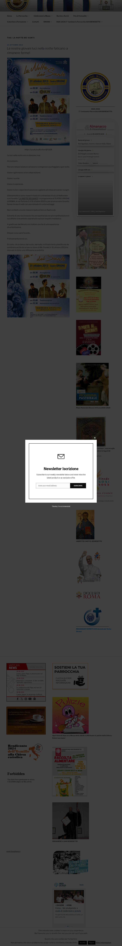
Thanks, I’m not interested (61, 506)
